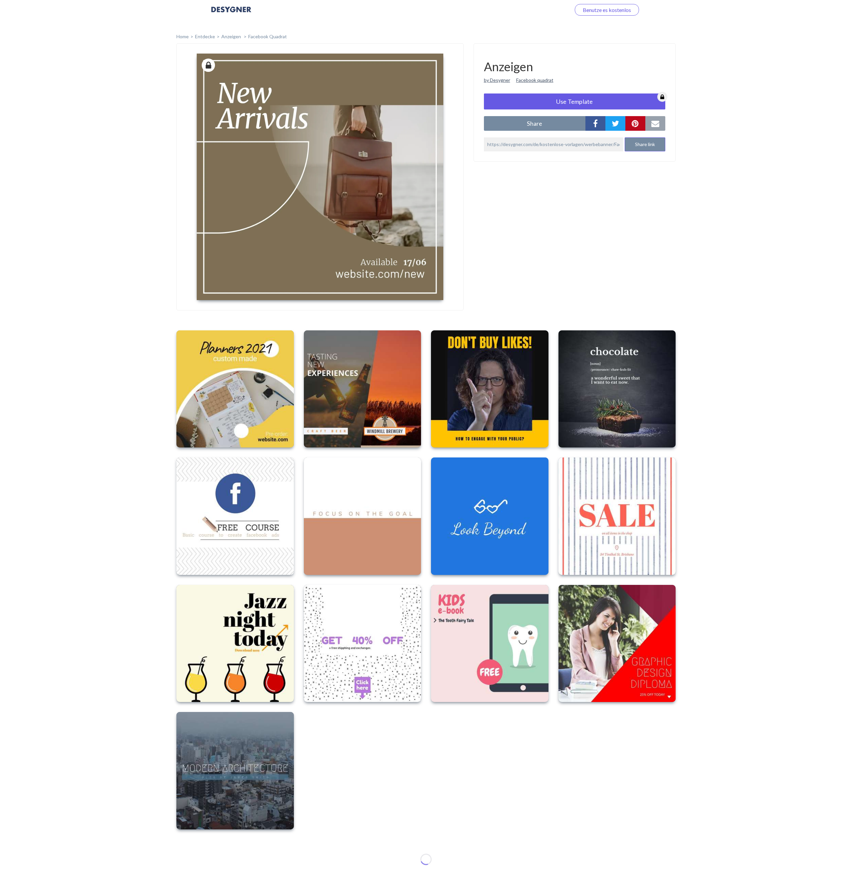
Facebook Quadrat (267, 36)
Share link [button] (645, 144)
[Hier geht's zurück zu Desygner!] (231, 14)
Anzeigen (231, 36)
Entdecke (205, 36)
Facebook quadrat (534, 80)
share (534, 123)
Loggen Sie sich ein (541, 10)
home (182, 36)
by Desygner (497, 80)
